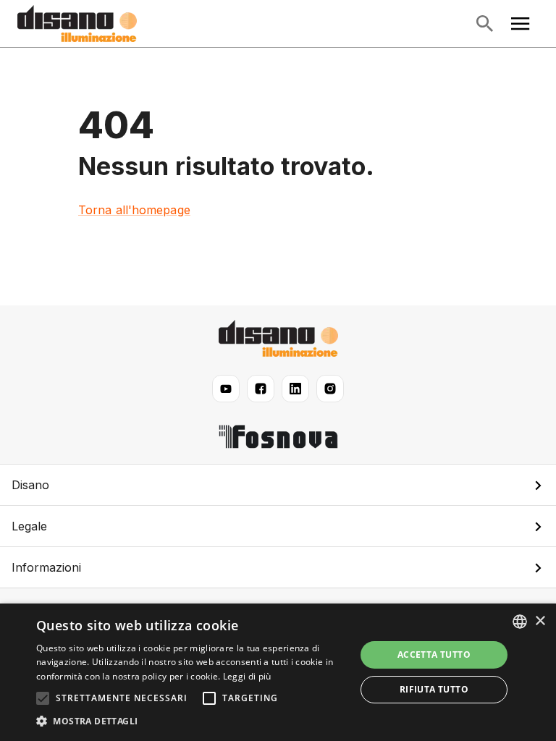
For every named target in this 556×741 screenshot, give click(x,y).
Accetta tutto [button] (434, 654)
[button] (278, 485)
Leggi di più (247, 676)
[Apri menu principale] (520, 24)
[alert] (278, 672)
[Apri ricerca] (484, 24)
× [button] (539, 621)
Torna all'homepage (134, 210)
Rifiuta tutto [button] (434, 689)
